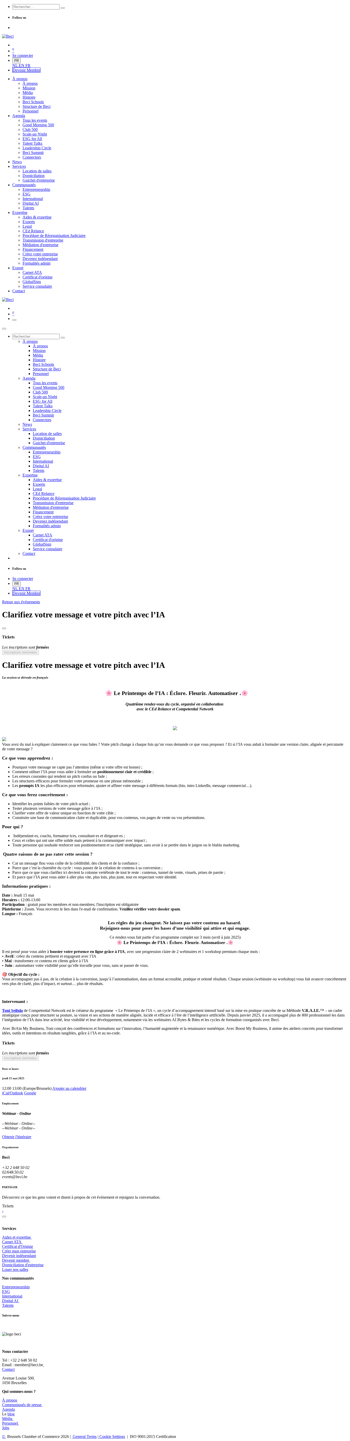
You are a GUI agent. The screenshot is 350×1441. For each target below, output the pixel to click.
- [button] (2, 1210)
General (84, 1436)
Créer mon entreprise (19, 1251)
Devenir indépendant (19, 1255)
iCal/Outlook (12, 1093)
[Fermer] (4, 328)
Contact (8, 1369)
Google (30, 1093)
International (12, 1296)
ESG (6, 1291)
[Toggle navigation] (14, 320)
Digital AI (10, 1301)
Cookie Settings (111, 1436)
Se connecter (22, 55)
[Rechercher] (63, 8)
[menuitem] (15, 65)
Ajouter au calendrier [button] (69, 1088)
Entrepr (16, 1287)
